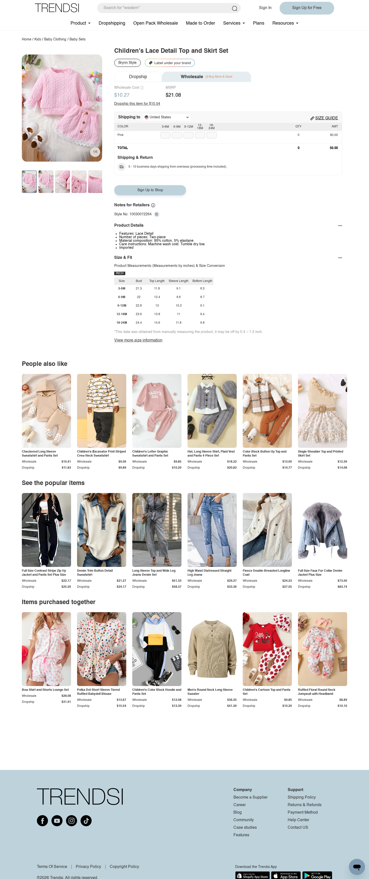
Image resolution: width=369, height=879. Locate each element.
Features (241, 835)
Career (239, 805)
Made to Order (200, 23)
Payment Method (303, 813)
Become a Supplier (250, 798)
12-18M (200, 127)
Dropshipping (112, 23)
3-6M (165, 126)
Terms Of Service (52, 867)
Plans (258, 23)
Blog (237, 813)
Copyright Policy (124, 867)
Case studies (245, 828)
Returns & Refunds (305, 805)
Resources (283, 23)
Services (231, 23)
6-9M (176, 126)
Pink (120, 135)
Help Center (298, 820)
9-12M (188, 126)
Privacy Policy (88, 867)
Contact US (298, 828)
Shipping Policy (302, 798)
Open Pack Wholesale (155, 23)
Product (78, 23)
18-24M (212, 127)
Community (243, 820)
